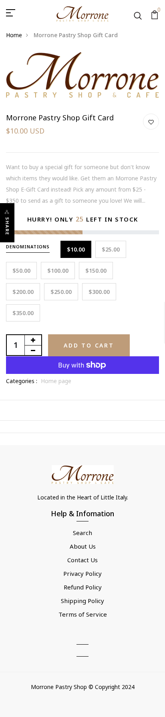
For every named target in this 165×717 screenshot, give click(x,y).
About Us (83, 546)
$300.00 (99, 292)
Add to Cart (89, 345)
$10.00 (76, 249)
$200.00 (23, 292)
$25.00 (111, 249)
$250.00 (61, 292)
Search (82, 533)
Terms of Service (82, 614)
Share (7, 226)
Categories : (21, 381)
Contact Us (82, 560)
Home (14, 35)
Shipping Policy (82, 601)
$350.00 (23, 313)
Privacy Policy (82, 573)
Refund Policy (83, 587)
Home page (56, 381)
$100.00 (57, 270)
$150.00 (96, 270)
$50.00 (21, 270)
